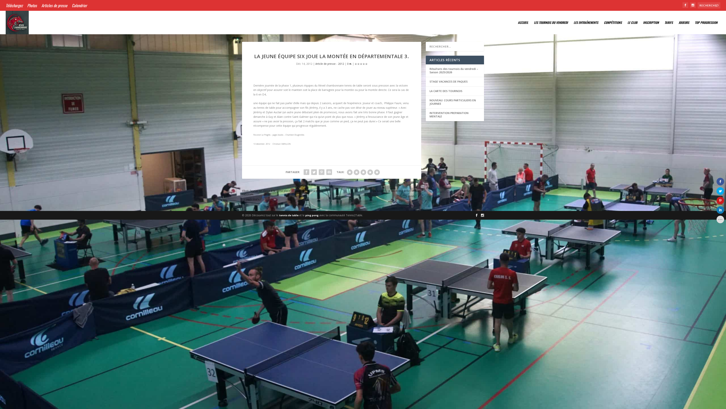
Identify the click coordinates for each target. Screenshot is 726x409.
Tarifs (669, 23)
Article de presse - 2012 (329, 64)
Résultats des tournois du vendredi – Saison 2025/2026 (454, 70)
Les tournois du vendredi (551, 23)
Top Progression (706, 23)
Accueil (523, 23)
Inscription (651, 23)
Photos (32, 5)
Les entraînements (586, 23)
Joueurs (684, 23)
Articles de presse (54, 5)
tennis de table (289, 215)
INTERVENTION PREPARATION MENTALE (449, 114)
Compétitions (613, 23)
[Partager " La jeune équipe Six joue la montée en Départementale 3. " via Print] (329, 172)
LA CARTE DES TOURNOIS (446, 91)
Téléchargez (14, 5)
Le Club (632, 23)
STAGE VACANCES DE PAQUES (449, 81)
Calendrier (79, 5)
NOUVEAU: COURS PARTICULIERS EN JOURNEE (453, 101)
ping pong (312, 215)
